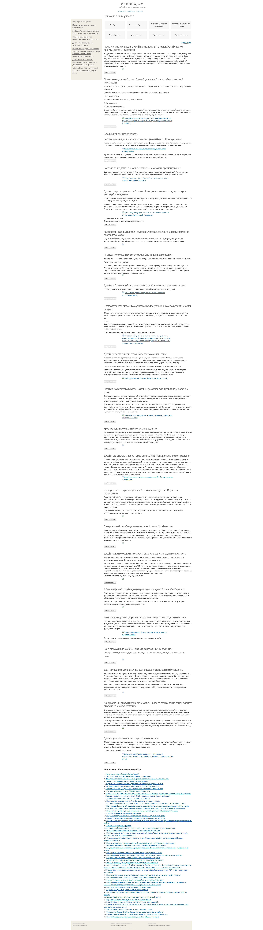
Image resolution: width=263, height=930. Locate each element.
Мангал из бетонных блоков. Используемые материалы (127, 781)
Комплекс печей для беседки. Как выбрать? (122, 774)
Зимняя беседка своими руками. (118, 825)
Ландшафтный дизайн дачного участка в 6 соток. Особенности (138, 526)
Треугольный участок (137, 25)
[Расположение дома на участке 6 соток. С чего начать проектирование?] (148, 179)
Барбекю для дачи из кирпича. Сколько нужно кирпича (127, 890)
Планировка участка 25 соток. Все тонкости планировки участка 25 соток (134, 853)
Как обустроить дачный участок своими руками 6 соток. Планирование (142, 139)
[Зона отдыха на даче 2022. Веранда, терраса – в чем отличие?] (148, 659)
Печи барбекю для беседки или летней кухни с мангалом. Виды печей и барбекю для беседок (142, 811)
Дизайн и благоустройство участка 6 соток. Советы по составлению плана (144, 285)
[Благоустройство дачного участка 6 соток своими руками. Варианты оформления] (148, 516)
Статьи (139, 10)
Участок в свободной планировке (159, 24)
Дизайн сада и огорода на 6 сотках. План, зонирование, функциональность (145, 553)
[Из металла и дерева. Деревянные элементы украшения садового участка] (148, 633)
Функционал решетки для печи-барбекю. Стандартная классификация (133, 830)
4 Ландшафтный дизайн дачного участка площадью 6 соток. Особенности (144, 589)
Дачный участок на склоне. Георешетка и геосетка (131, 738)
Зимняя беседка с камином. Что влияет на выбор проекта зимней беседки (134, 880)
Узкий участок (115, 25)
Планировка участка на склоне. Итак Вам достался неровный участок (133, 801)
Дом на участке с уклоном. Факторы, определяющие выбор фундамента (143, 669)
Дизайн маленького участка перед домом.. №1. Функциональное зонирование (146, 455)
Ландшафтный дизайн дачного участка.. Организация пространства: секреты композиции (140, 828)
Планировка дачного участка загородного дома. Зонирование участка (133, 877)
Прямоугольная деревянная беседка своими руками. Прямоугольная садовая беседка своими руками (145, 808)
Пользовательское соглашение (124, 923)
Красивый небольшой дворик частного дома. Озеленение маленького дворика (136, 845)
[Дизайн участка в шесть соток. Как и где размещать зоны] (148, 378)
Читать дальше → (110, 72)
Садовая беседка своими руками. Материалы (123, 813)
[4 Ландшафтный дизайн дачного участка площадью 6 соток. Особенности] (148, 607)
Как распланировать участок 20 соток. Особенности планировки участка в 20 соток (138, 796)
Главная (121, 10)
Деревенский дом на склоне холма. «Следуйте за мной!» (128, 798)
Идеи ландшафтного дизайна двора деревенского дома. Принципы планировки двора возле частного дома (147, 806)
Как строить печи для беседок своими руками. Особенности (128, 776)
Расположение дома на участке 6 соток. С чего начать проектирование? (143, 168)
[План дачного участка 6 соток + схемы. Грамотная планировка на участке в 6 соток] (148, 416)
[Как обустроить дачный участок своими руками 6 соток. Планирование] (148, 150)
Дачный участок (115, 35)
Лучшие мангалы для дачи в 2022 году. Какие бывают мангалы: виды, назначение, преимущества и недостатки (148, 793)
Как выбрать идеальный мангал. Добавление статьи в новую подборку (132, 786)
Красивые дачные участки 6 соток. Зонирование (130, 428)
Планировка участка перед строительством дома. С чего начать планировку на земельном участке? (144, 855)
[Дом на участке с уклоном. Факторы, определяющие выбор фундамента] (148, 692)
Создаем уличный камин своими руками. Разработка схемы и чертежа (133, 857)
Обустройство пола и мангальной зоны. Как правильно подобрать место (85, 70)
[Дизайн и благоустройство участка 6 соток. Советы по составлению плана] (148, 293)
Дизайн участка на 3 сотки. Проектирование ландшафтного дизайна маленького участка (84, 62)
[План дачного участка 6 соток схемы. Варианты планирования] (148, 275)
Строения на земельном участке (181, 24)
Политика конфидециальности (118, 925)
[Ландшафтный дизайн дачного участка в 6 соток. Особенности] (148, 543)
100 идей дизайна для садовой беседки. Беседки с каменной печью (132, 862)
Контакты (113, 923)
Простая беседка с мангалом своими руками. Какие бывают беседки (132, 917)
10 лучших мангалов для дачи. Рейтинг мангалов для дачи (128, 791)
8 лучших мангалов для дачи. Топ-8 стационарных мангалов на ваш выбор (134, 788)
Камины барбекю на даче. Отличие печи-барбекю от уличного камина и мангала (136, 914)
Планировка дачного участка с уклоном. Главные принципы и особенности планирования (140, 843)
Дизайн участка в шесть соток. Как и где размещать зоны (135, 354)
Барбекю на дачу (131, 4)
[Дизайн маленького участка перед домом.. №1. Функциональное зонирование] (148, 478)
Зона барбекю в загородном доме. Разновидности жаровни (129, 909)
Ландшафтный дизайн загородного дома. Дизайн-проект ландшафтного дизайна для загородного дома (145, 803)
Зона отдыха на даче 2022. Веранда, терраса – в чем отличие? (138, 648)
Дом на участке (136, 35)
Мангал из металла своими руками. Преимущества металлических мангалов (135, 818)
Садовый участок (181, 35)
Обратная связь (152, 923)
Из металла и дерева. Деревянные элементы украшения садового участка (145, 617)
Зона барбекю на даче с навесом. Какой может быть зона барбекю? (132, 902)
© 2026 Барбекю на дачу (79, 923)
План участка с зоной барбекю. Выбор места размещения (128, 887)
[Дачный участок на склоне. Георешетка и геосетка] (148, 756)
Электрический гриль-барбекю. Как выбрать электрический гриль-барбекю (134, 912)
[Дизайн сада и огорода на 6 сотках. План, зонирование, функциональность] (148, 579)
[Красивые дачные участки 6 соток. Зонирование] (148, 445)
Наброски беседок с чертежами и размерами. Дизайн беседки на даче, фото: (135, 816)
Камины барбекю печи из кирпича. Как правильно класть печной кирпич (133, 897)
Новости (131, 10)
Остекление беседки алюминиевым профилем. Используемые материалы (134, 860)
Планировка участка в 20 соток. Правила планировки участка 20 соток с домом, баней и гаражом (143, 875)
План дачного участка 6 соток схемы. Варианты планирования (138, 254)
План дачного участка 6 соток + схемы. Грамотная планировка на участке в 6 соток (137, 779)
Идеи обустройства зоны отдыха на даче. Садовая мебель (128, 899)
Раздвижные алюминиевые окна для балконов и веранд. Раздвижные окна (134, 784)
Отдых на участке (159, 35)
